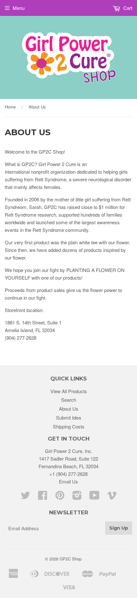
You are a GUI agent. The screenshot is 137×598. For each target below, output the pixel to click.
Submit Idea (68, 417)
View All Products (68, 391)
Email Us (68, 481)
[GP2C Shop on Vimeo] (112, 497)
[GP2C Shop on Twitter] (25, 497)
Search (68, 399)
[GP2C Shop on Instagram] (77, 497)
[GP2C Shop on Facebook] (42, 497)
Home (10, 107)
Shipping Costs (68, 426)
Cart (127, 7)
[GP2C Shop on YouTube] (94, 497)
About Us (68, 408)
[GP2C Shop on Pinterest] (60, 497)
